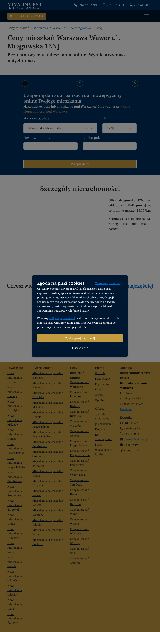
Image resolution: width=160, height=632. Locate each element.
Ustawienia (80, 348)
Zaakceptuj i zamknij (108, 283)
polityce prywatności (62, 318)
